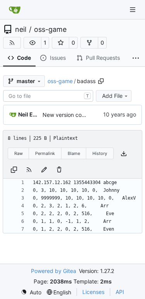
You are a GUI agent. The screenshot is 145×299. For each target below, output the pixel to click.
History (99, 153)
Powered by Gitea (53, 271)
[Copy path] (101, 81)
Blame (74, 153)
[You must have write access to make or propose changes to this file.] (59, 169)
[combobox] (48, 96)
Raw (18, 153)
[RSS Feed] (12, 43)
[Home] (15, 10)
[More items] (136, 58)
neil (20, 29)
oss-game (50, 29)
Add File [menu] (112, 95)
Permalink (45, 153)
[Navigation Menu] (133, 9)
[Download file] (124, 153)
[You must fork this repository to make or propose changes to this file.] (44, 169)
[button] (32, 43)
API (120, 292)
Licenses (93, 292)
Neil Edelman (29, 114)
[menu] (31, 292)
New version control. (68, 114)
